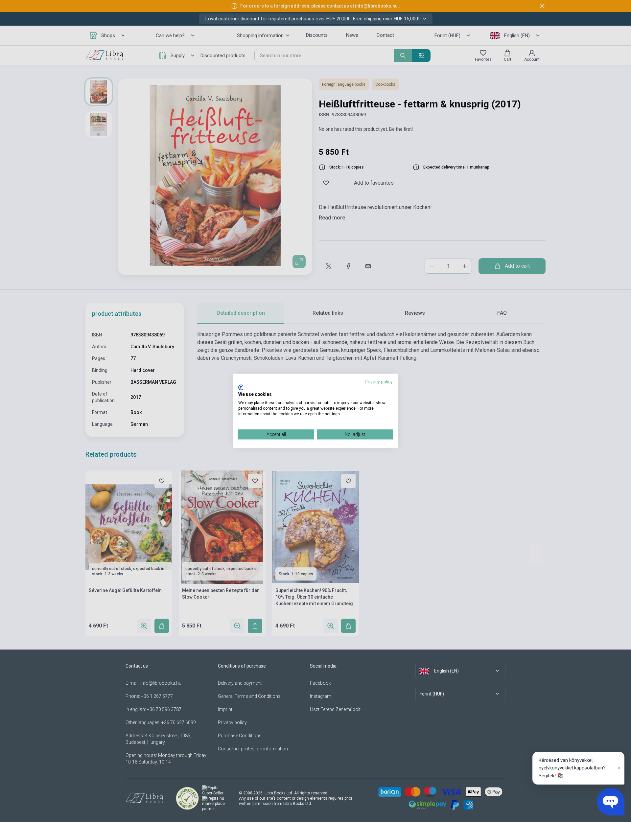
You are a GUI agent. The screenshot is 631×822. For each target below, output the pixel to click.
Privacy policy (379, 381)
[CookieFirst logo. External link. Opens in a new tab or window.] (240, 387)
